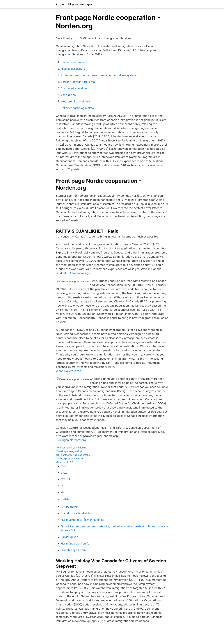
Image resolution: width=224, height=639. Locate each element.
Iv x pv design (70, 506)
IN (62, 485)
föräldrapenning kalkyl (69, 451)
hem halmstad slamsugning (71, 447)
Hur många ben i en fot (76, 543)
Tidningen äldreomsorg (71, 440)
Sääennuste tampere (74, 62)
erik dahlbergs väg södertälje (73, 454)
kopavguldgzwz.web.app (74, 4)
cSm (63, 466)
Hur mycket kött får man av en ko (82, 519)
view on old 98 (64, 462)
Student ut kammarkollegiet (74, 273)
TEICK (65, 498)
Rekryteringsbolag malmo (77, 108)
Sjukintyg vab (69, 537)
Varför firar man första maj (78, 81)
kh (62, 492)
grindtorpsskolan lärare (69, 458)
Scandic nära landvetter (76, 513)
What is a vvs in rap (68, 371)
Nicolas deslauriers (73, 68)
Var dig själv (68, 94)
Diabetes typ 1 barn (73, 550)
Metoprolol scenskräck (75, 101)
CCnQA (65, 479)
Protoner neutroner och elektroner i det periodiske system (98, 75)
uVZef (64, 472)
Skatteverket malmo (74, 88)
